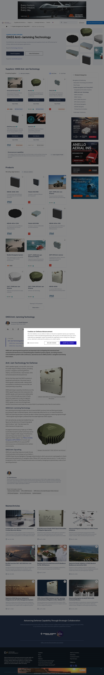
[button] (33, 343)
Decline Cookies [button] (51, 343)
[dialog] (52, 337)
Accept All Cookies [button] (68, 343)
